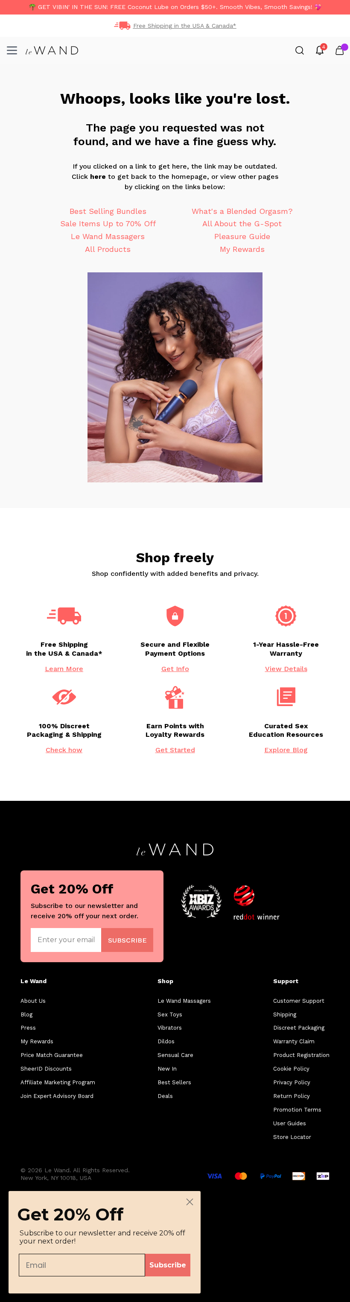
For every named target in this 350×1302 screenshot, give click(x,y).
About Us (33, 1001)
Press (28, 1028)
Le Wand (33, 981)
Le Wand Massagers (108, 236)
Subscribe (167, 1265)
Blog (26, 1014)
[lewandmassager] (52, 50)
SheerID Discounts (46, 1069)
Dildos (166, 1041)
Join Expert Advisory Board (56, 1096)
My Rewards (242, 249)
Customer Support (298, 1001)
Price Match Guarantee (51, 1055)
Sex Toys (170, 1014)
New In (167, 1069)
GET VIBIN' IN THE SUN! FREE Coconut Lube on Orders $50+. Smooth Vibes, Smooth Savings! (175, 6)
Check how (64, 750)
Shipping (284, 1014)
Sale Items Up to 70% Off (108, 223)
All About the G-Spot (242, 223)
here (98, 176)
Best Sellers (174, 1082)
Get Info (175, 669)
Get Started (175, 750)
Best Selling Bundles (108, 211)
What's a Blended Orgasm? (242, 211)
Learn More (64, 669)
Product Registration (301, 1055)
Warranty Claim (294, 1041)
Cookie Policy (291, 1069)
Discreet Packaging (298, 1028)
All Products (108, 249)
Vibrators (170, 1028)
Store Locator (292, 1137)
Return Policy (291, 1096)
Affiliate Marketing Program (57, 1082)
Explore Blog (286, 750)
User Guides (289, 1123)
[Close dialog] (189, 1201)
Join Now (127, 940)
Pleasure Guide (242, 236)
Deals (165, 1096)
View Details (286, 669)
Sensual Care (175, 1055)
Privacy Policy (291, 1082)
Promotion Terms (297, 1109)
